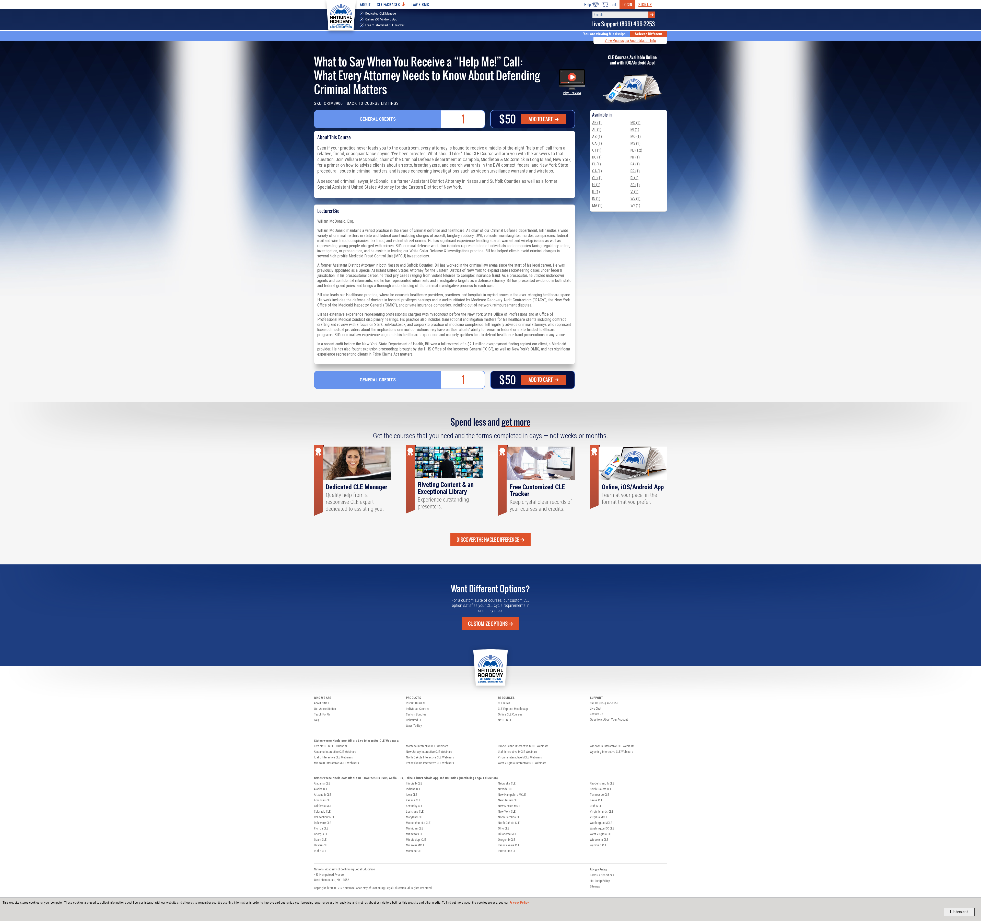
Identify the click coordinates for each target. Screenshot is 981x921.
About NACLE (322, 703)
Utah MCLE (596, 806)
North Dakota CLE (509, 823)
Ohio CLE (503, 828)
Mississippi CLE (416, 840)
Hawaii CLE (321, 845)
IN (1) (596, 198)
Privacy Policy (519, 902)
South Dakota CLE (601, 789)
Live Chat (595, 708)
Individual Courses (417, 709)
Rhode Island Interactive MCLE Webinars (523, 746)
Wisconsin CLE (599, 840)
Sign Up (645, 4)
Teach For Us (322, 714)
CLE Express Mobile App (513, 709)
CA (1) (597, 143)
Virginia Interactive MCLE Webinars (520, 757)
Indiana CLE (413, 789)
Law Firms (420, 4)
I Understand (959, 912)
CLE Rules (504, 703)
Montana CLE (414, 851)
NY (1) (635, 157)
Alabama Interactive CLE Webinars (335, 752)
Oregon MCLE (506, 840)
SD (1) (635, 185)
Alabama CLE (322, 783)
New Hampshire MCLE (512, 795)
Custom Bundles (416, 714)
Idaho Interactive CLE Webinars (333, 757)
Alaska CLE (321, 789)
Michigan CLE (414, 828)
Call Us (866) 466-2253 (604, 703)
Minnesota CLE (415, 834)
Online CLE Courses (510, 714)
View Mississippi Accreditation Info (630, 41)
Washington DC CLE (602, 828)
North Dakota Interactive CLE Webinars (430, 757)
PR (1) (635, 171)
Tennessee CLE (599, 795)
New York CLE (507, 811)
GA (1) (597, 171)
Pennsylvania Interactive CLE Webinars (430, 763)
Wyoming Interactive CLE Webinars (611, 752)
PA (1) (635, 164)
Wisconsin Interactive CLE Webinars (612, 746)
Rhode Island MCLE (602, 783)
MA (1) (597, 205)
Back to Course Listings (373, 103)
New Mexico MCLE (509, 806)
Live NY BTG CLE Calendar (330, 746)
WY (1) (635, 205)
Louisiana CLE (415, 811)
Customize (488, 623)
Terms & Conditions (602, 875)
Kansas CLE (413, 800)
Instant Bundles (416, 703)
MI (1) (634, 129)
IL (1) (596, 191)
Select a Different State (648, 36)
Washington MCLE (601, 823)
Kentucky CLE (414, 806)
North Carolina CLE (509, 817)
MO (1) (635, 136)
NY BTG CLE (505, 720)
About (365, 4)
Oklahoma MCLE (508, 834)
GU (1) (597, 178)
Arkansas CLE (322, 800)
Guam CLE (320, 840)
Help (587, 5)
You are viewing (604, 34)
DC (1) (597, 157)
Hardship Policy (600, 881)
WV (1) (635, 198)
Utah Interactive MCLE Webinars (518, 752)
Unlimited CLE (414, 720)
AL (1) (596, 129)
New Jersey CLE (508, 800)
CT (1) (596, 150)
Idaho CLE (320, 851)
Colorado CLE (322, 811)
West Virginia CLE (601, 834)
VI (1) (634, 191)
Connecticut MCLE (325, 817)
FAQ (316, 720)
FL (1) (596, 164)
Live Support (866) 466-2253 (623, 24)
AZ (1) (597, 136)
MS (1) (635, 143)
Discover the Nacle (488, 539)
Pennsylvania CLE (509, 845)
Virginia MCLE (599, 817)
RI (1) (634, 178)
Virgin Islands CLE (601, 811)
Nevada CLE (505, 789)
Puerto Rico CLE (507, 851)
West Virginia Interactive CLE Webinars (522, 763)
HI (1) (596, 185)
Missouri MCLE (415, 845)
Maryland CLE (414, 817)
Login (627, 4)
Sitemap (595, 886)
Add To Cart (541, 119)
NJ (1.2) (636, 150)
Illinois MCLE (414, 783)
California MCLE (323, 806)
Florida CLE (321, 828)
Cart (613, 5)
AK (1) (597, 122)
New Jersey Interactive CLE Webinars (429, 752)
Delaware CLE (322, 823)
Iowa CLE (411, 795)
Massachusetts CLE (418, 823)
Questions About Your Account (609, 719)
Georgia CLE (321, 834)
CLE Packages (388, 4)
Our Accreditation (325, 709)
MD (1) (635, 122)
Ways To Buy (414, 725)
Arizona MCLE (322, 795)
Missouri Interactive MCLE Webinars (336, 763)
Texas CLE (596, 800)
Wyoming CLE (598, 845)
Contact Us (596, 714)
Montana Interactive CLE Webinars (427, 746)
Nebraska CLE (507, 783)
